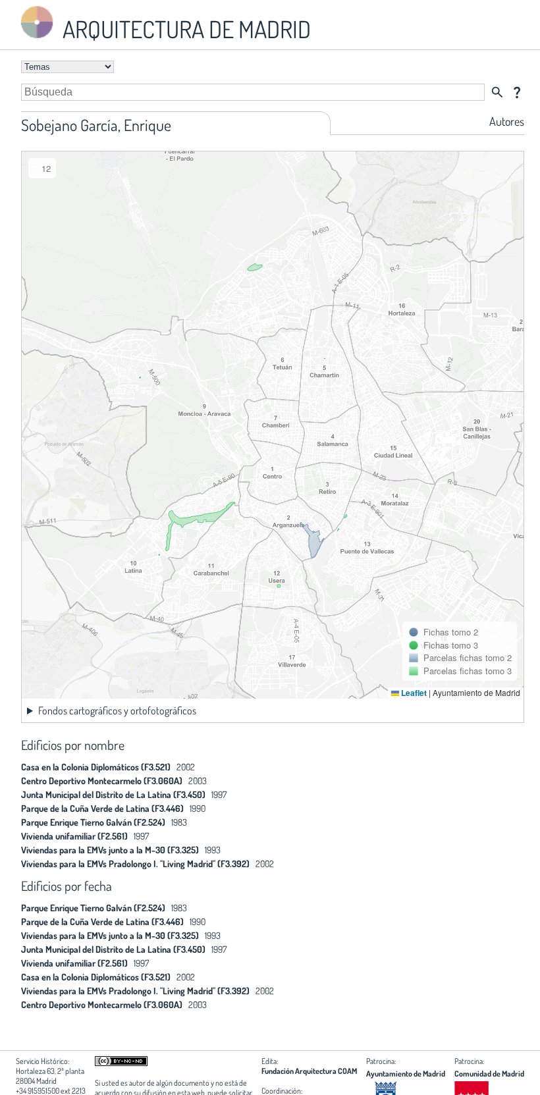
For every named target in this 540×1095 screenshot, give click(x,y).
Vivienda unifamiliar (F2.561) (74, 835)
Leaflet (413, 693)
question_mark (517, 92)
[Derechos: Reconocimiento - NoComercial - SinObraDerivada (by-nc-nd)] (121, 1063)
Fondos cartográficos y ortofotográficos (117, 710)
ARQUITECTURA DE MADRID (184, 29)
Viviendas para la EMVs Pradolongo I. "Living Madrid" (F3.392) (135, 863)
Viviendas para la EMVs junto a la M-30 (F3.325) (110, 849)
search (497, 92)
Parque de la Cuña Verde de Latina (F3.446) (102, 808)
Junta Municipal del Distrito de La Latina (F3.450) (113, 794)
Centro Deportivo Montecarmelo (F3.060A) (101, 780)
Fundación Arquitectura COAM (309, 1071)
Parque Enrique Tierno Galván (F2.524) (93, 822)
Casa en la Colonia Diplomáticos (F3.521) (96, 766)
